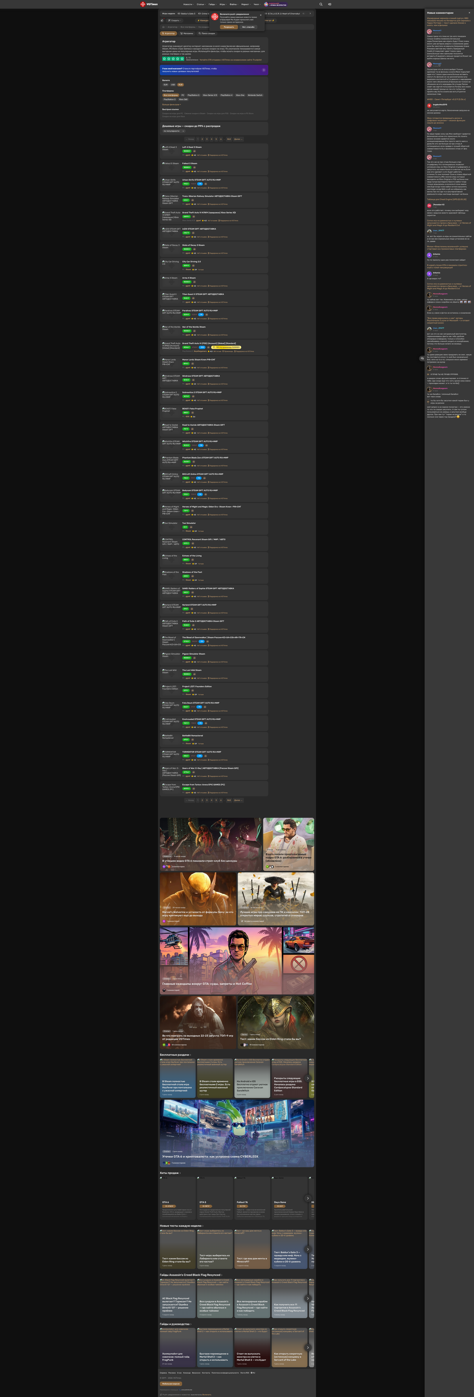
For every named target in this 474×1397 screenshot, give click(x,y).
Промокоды (228, 351)
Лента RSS (244, 1373)
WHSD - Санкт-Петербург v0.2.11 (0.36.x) (446, 99)
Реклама (172, 1373)
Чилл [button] (256, 4)
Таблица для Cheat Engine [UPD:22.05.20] (446, 199)
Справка (163, 1373)
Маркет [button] (245, 4)
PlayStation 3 (169, 99)
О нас (179, 1373)
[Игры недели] (310, 13)
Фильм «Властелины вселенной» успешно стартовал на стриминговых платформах (447, 247)
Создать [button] (175, 20)
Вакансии (196, 1373)
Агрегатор (173, 27)
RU (253, 1373)
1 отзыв (201, 270)
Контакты (206, 1373)
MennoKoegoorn (440, 294)
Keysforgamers (200, 351)
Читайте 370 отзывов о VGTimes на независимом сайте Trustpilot (231, 60)
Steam (188, 269)
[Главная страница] (148, 4)
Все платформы (188, 27)
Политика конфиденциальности (225, 1373)
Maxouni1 (437, 30)
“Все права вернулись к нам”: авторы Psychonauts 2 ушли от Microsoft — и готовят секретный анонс (448, 320)
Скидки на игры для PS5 (217, 113)
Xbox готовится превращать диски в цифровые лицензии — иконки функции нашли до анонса (446, 120)
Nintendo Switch (255, 95)
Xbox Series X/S (210, 95)
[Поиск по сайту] (321, 4)
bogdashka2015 (440, 104)
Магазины (188, 33)
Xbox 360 (183, 99)
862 (229, 139)
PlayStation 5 (193, 95)
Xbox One (240, 95)
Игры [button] (222, 4)
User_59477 (438, 230)
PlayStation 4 (226, 95)
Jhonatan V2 (438, 204)
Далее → (238, 139)
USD (173, 85)
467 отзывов (202, 155)
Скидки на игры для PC (172, 113)
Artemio (436, 254)
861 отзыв (217, 351)
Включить (206, 1395)
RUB (180, 85)
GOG (187, 416)
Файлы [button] (233, 4)
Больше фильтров (171, 104)
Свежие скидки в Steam (194, 113)
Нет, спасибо (248, 27)
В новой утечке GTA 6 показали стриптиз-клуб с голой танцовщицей (447, 266)
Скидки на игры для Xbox (173, 116)
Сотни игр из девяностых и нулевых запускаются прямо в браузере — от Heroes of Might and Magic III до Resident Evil (449, 222)
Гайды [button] (212, 4)
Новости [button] (187, 4)
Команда (187, 1373)
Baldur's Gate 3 (188, 13)
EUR (166, 85)
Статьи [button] (200, 4)
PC (183, 95)
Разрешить (229, 27)
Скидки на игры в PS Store (241, 113)
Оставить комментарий (254, 921)
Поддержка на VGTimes (218, 155)
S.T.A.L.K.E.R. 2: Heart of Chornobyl (284, 13)
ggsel (188, 155)
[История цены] (194, 151)
